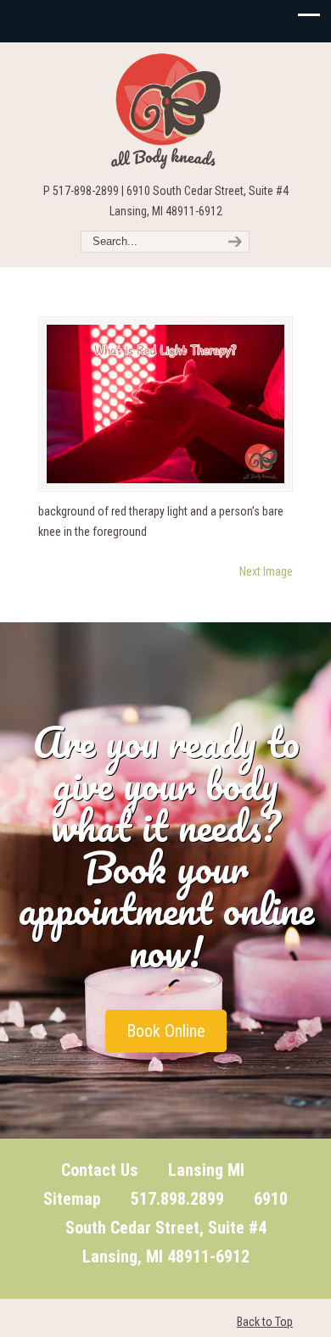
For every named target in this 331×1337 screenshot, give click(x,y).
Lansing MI (206, 1170)
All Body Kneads (165, 111)
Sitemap (72, 1199)
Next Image (266, 571)
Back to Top (265, 1322)
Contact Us (99, 1170)
